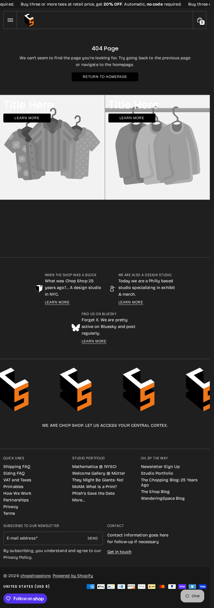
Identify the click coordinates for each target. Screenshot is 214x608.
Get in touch (119, 551)
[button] (10, 20)
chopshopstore (35, 575)
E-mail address (21, 538)
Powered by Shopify (73, 575)
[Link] (105, 4)
